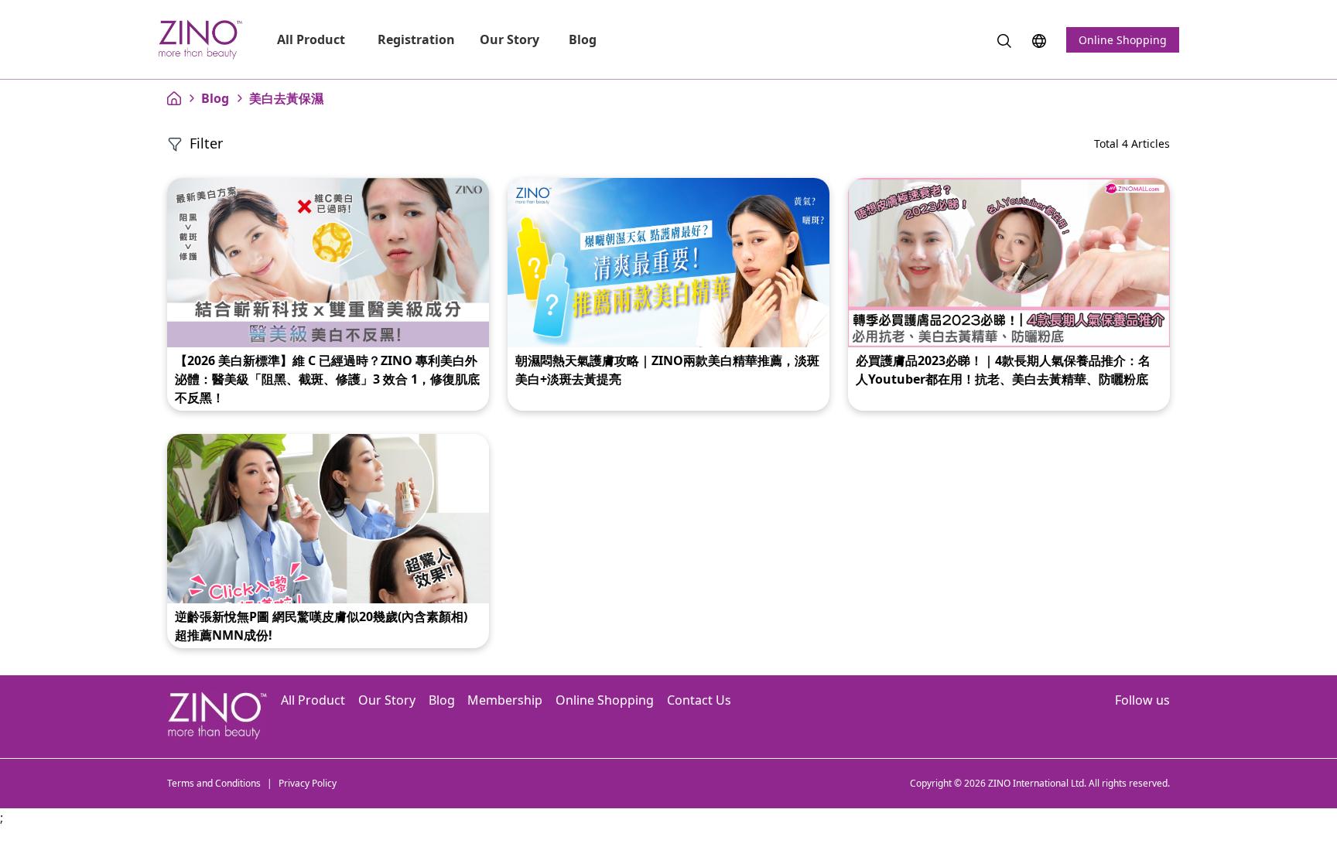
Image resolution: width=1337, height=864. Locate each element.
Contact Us (699, 700)
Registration (416, 39)
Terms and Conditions (214, 783)
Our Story (509, 39)
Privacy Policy (308, 783)
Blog (584, 39)
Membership (504, 700)
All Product (312, 39)
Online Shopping (1123, 39)
